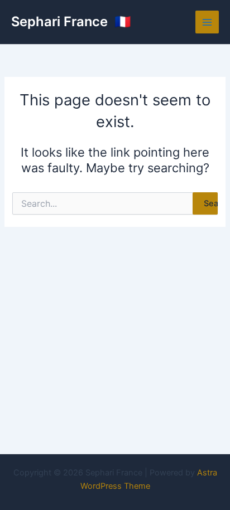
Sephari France (61, 21)
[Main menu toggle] (207, 22)
